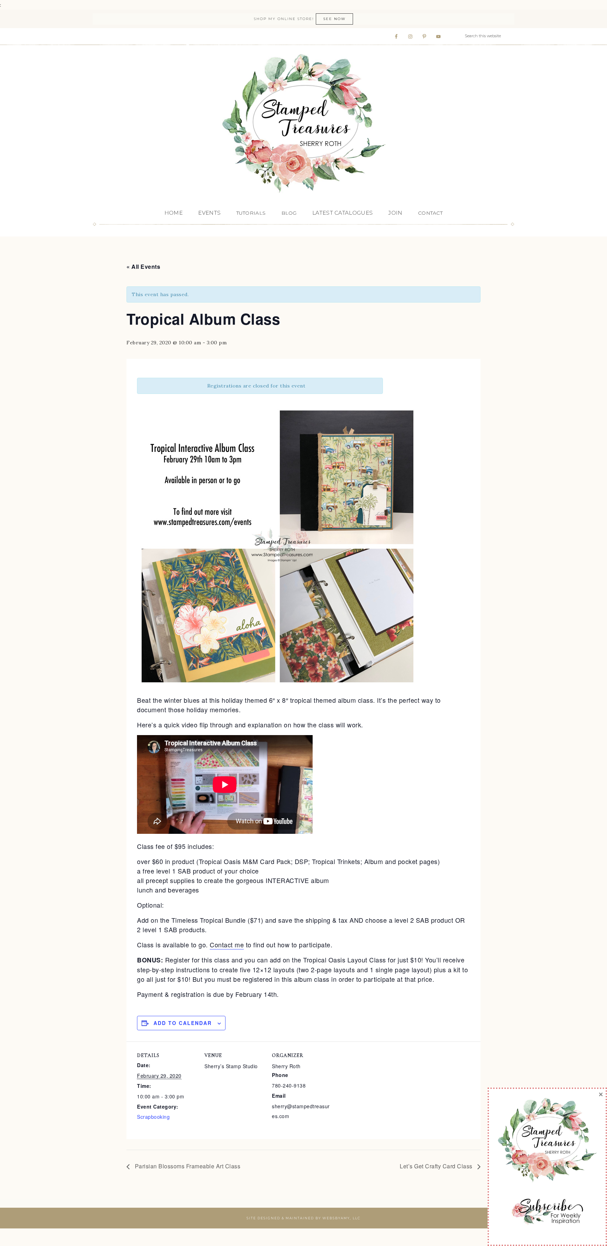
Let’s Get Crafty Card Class (437, 1166)
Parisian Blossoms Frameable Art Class (186, 1166)
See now (334, 19)
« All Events (143, 266)
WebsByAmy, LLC (341, 1218)
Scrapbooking (153, 1116)
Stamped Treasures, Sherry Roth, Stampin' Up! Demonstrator (303, 124)
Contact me (227, 944)
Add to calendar (183, 1022)
